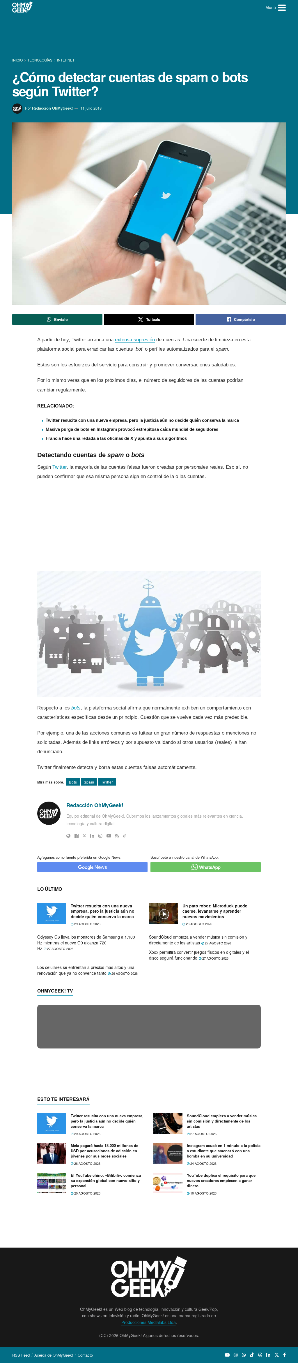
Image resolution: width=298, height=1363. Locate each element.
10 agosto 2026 (203, 1306)
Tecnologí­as (39, 59)
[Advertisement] (149, 36)
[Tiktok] (124, 835)
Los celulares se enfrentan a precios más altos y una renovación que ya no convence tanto (85, 970)
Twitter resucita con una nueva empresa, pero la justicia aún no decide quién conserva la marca (142, 420)
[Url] (68, 835)
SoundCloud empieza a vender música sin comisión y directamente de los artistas (198, 940)
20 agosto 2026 (86, 1306)
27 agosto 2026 (59, 948)
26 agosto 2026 (124, 973)
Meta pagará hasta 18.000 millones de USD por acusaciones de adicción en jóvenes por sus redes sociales (104, 1263)
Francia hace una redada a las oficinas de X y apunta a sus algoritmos (116, 438)
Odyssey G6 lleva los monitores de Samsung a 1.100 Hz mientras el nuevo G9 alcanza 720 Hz (86, 942)
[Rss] (117, 835)
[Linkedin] (92, 835)
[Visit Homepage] (22, 7)
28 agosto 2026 (198, 923)
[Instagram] (100, 835)
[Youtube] (109, 835)
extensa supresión (135, 339)
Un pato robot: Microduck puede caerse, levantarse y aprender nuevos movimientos (214, 911)
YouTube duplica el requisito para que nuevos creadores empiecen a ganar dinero (221, 1293)
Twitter (59, 467)
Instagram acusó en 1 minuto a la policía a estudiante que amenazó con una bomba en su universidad (223, 1263)
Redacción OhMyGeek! (52, 108)
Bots (73, 781)
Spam (89, 781)
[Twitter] (84, 835)
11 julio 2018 (91, 108)
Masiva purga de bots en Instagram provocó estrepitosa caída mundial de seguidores (132, 429)
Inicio (18, 59)
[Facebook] (76, 835)
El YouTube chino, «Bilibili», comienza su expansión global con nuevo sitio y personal (106, 1293)
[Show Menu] (282, 7)
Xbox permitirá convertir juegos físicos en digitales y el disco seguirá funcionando (199, 955)
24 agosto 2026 (203, 1276)
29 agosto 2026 (86, 923)
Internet (65, 59)
